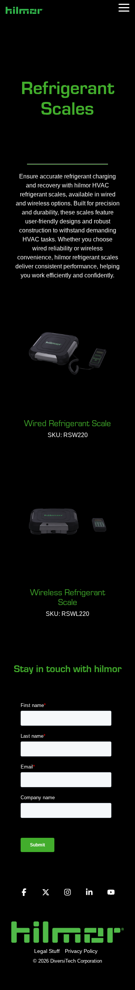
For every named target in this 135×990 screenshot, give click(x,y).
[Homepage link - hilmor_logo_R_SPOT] (67, 938)
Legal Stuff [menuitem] (47, 951)
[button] (123, 7)
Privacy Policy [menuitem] (81, 951)
